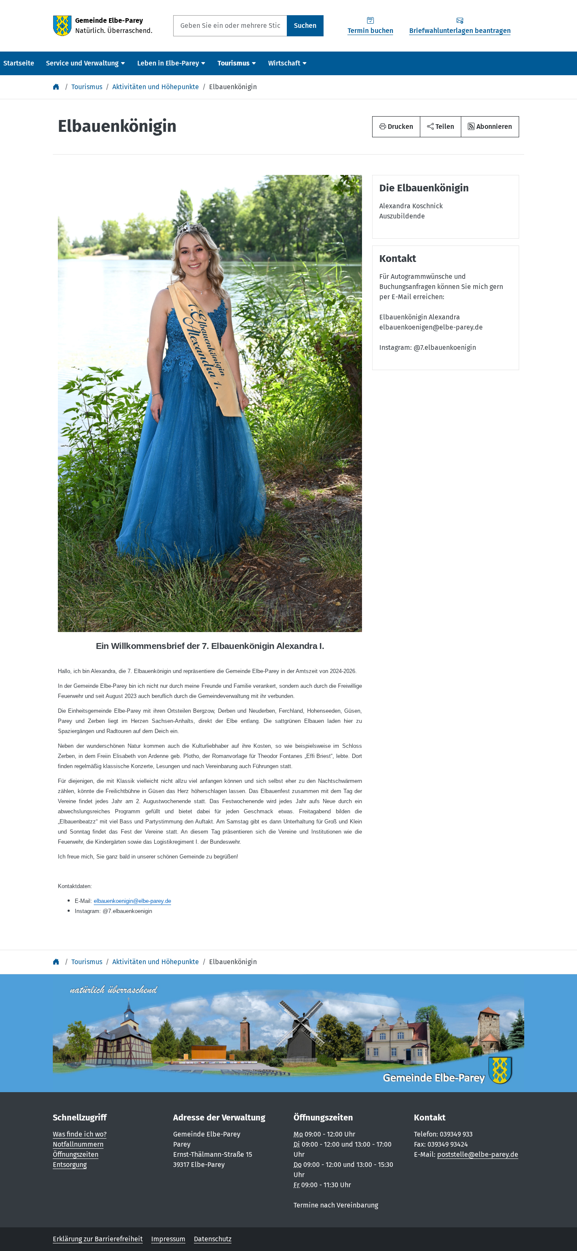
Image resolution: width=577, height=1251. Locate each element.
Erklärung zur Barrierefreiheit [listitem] (98, 1239)
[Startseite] (57, 87)
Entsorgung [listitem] (70, 1165)
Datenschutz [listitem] (212, 1239)
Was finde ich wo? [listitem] (79, 1134)
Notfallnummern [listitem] (78, 1144)
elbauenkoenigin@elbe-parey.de (132, 901)
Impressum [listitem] (168, 1239)
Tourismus (86, 87)
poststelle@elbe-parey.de (477, 1154)
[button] (440, 126)
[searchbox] (230, 25)
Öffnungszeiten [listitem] (75, 1154)
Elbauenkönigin (233, 87)
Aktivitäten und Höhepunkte (155, 87)
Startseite (18, 63)
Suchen (305, 26)
